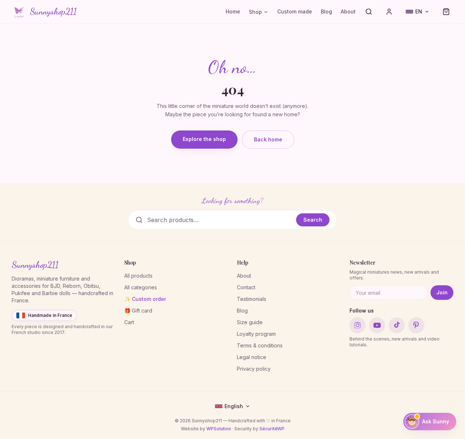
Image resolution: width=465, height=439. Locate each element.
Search (312, 220)
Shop (255, 12)
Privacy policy (254, 369)
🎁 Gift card (138, 310)
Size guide (250, 322)
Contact (246, 287)
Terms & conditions (260, 345)
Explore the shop (204, 139)
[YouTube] (377, 325)
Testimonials (251, 299)
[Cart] (446, 11)
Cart (129, 322)
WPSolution (218, 428)
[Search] (368, 11)
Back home (268, 139)
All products (138, 276)
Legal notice (251, 357)
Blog (326, 11)
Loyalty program (256, 334)
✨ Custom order (145, 299)
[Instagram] (357, 325)
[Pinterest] (416, 325)
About (348, 11)
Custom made (294, 11)
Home (233, 11)
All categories (140, 287)
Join (442, 292)
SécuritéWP (271, 428)
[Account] (389, 11)
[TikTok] (397, 325)
